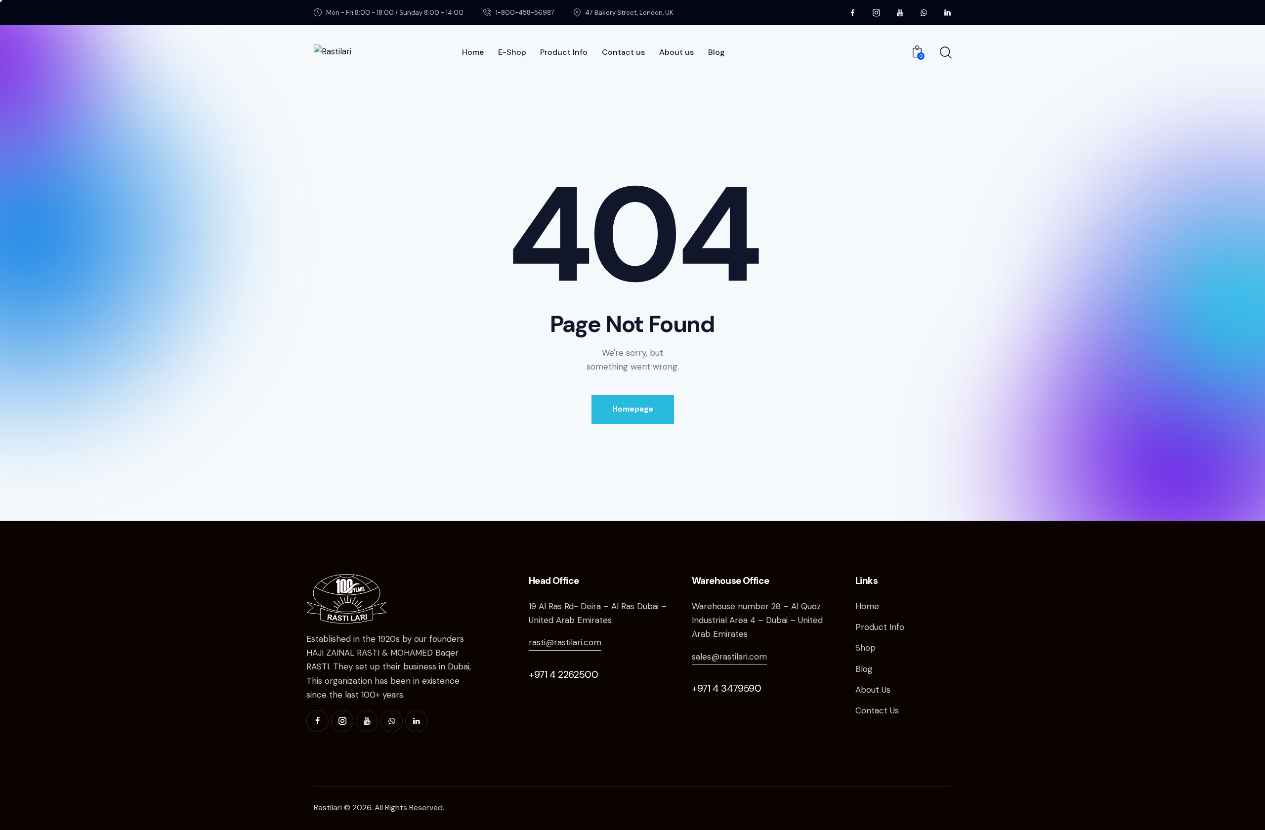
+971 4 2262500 (563, 674)
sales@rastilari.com (729, 656)
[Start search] (945, 53)
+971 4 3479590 (726, 688)
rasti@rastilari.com (565, 642)
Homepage (632, 409)
